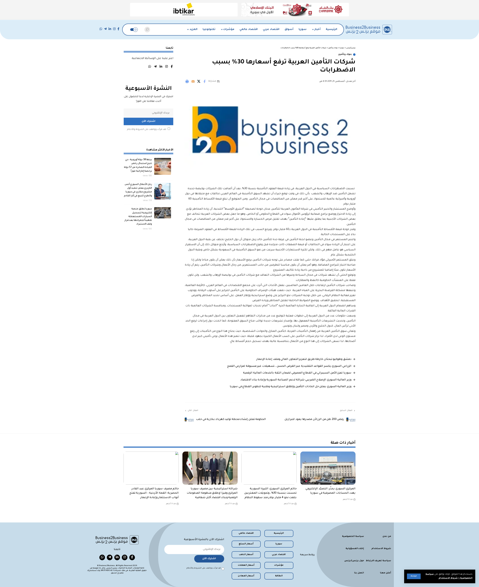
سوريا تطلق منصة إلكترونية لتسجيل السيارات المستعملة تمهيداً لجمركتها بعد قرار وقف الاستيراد (138, 216)
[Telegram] (105, 28)
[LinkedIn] (110, 28)
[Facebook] (118, 28)
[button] (414, 576)
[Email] (193, 81)
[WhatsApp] (101, 28)
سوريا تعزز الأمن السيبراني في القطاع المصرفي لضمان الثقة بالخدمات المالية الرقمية (297, 373)
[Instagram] (114, 28)
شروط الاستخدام (448, 578)
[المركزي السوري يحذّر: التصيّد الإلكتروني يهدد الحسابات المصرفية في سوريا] (328, 468)
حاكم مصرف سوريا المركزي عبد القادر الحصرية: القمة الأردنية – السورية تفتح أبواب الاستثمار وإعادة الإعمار (154, 493)
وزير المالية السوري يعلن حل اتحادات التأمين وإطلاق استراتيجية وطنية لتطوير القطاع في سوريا (290, 386)
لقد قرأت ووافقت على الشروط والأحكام (146, 129)
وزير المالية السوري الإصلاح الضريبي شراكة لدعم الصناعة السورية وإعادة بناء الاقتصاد (295, 380)
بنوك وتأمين (345, 54)
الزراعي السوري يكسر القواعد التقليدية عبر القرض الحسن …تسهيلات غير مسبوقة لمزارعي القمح (289, 366)
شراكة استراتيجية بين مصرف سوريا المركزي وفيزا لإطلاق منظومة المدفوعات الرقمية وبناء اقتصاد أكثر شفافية (212, 493)
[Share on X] (198, 81)
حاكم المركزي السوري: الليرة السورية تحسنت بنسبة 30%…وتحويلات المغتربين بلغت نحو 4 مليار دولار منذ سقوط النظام (270, 493)
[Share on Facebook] (204, 81)
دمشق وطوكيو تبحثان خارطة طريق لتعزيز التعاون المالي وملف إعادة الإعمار (303, 359)
